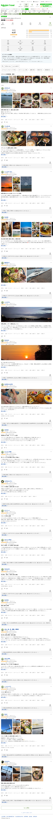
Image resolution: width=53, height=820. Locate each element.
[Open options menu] (51, 88)
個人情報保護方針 (10, 816)
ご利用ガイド (22, 1)
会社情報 (3, 816)
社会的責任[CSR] (19, 816)
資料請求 (35, 816)
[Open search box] (2, 66)
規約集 (30, 816)
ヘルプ (18, 1)
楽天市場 (42, 1)
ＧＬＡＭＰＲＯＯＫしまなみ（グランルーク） (11, 18)
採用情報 (26, 816)
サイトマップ (29, 1)
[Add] (50, 17)
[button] (4, 79)
